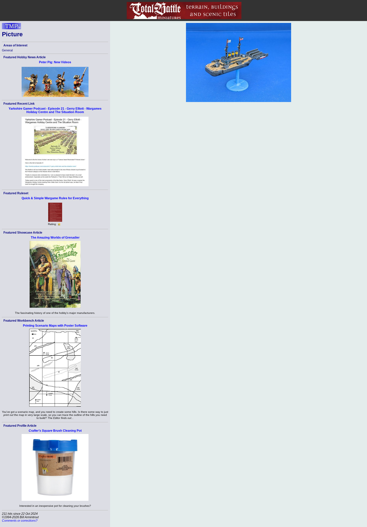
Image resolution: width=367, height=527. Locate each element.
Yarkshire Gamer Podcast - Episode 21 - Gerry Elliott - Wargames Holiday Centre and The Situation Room (55, 110)
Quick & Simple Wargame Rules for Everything (55, 198)
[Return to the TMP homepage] (11, 27)
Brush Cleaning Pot (55, 430)
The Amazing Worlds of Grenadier (55, 237)
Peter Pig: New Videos (55, 62)
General (7, 50)
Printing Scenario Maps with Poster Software (55, 325)
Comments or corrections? (19, 520)
